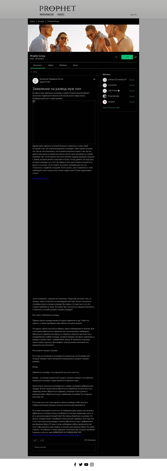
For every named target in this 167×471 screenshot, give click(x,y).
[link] (37, 65)
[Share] (94, 79)
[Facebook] (75, 464)
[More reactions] (42, 440)
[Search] (116, 57)
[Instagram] (91, 464)
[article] (64, 264)
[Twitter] (80, 464)
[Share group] (135, 57)
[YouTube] (86, 464)
